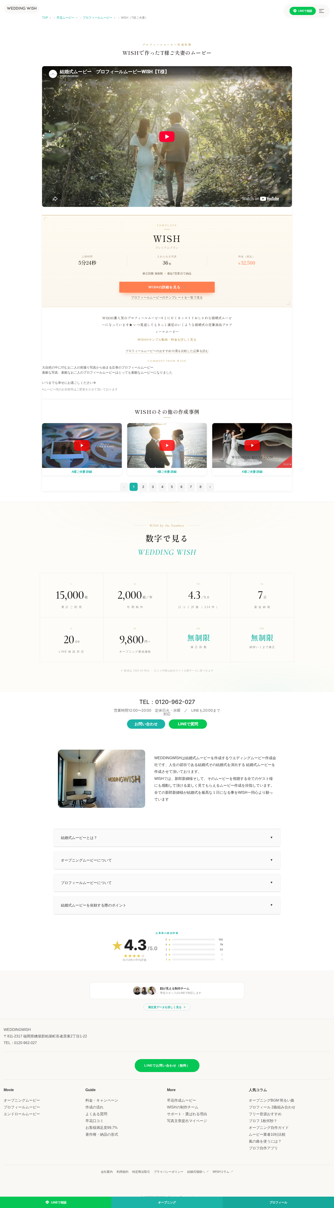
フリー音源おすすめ (265, 1114)
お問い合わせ (146, 724)
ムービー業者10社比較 (267, 1134)
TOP (45, 17)
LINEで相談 (305, 11)
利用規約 (122, 1171)
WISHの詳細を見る (166, 287)
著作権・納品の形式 (101, 1134)
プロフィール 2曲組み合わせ (272, 1107)
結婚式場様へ (198, 1171)
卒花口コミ (94, 1121)
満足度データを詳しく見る (165, 1007)
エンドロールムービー (22, 1114)
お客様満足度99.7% (101, 1128)
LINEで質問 (188, 724)
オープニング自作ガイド (269, 1128)
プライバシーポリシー (168, 1171)
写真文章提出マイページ (187, 1121)
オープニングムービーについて (86, 860)
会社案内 (107, 1171)
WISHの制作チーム (182, 1107)
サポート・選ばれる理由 (187, 1114)
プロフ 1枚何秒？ (263, 1121)
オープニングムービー (22, 1100)
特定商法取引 (141, 1171)
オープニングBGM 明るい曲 (271, 1100)
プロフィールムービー (97, 17)
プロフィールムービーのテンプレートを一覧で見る (167, 297)
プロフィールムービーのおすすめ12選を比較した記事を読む (167, 351)
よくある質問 (96, 1114)
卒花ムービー (65, 17)
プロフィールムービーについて (86, 883)
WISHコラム (223, 1171)
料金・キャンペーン (101, 1100)
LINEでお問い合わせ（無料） (167, 1065)
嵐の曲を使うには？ (265, 1141)
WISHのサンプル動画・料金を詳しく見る (167, 339)
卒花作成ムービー (181, 1100)
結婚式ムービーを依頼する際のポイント (93, 905)
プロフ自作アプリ (263, 1148)
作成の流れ (94, 1107)
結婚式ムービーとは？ (79, 838)
